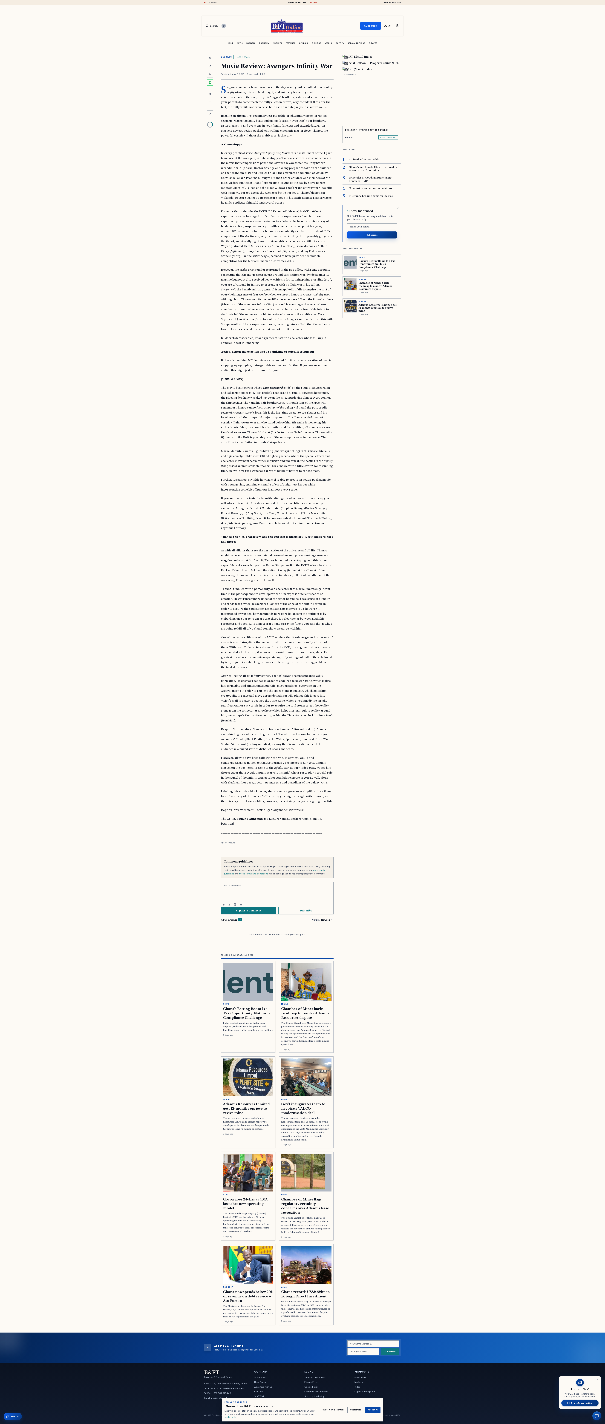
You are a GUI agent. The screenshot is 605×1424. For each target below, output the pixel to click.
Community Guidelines (316, 1391)
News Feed (360, 1377)
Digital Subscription (364, 1391)
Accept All (373, 1409)
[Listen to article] (210, 114)
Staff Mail (259, 1396)
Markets (358, 1382)
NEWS (240, 43)
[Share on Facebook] (210, 66)
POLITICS (316, 43)
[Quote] (235, 904)
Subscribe (370, 25)
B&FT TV (340, 43)
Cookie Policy (311, 1386)
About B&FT (260, 1377)
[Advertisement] (372, 99)
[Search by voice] (224, 26)
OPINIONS (303, 43)
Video (357, 1386)
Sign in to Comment (248, 910)
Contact (258, 1391)
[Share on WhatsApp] (210, 82)
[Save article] (210, 102)
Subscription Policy (314, 1396)
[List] (240, 904)
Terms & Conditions (314, 1377)
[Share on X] (210, 58)
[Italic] (229, 904)
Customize (355, 1409)
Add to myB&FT (244, 57)
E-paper (373, 43)
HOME (230, 43)
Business (226, 56)
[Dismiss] (397, 208)
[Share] (210, 94)
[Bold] (223, 904)
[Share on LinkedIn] (210, 74)
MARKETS (277, 43)
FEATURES (290, 43)
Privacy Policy (311, 1382)
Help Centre (260, 1382)
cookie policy (231, 1417)
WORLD (328, 43)
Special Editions (356, 43)
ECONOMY (264, 43)
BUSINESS (250, 43)
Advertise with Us (263, 1386)
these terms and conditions (253, 873)
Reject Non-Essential (332, 1409)
